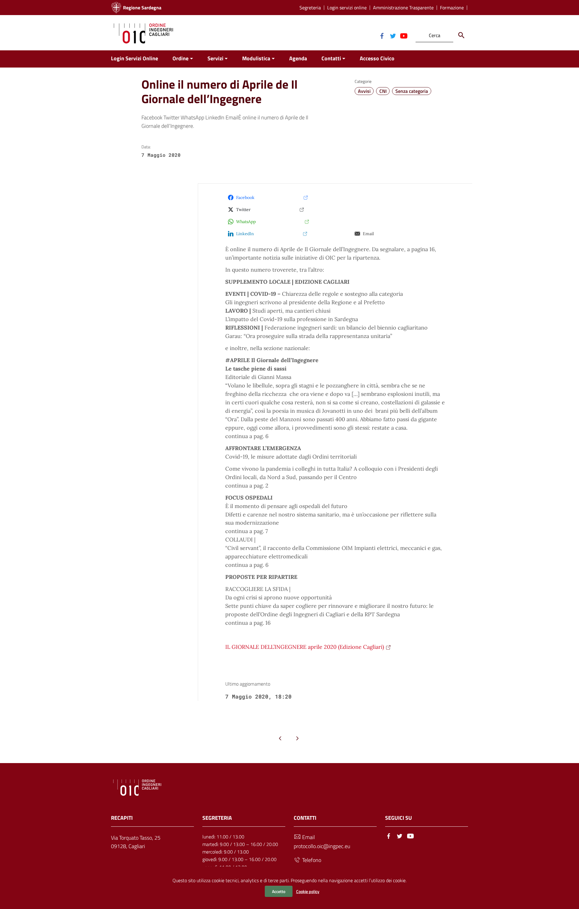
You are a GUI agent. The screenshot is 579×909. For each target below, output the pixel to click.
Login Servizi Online (134, 58)
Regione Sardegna (142, 7)
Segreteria (310, 7)
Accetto (278, 891)
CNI (383, 91)
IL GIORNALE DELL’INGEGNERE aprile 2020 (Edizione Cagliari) (304, 646)
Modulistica (256, 58)
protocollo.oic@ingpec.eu (322, 846)
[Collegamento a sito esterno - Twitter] (392, 35)
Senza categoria (411, 91)
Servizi (215, 58)
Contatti (331, 58)
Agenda (298, 58)
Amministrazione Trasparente (403, 7)
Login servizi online (347, 7)
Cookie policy (307, 891)
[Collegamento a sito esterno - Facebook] (381, 35)
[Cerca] (461, 35)
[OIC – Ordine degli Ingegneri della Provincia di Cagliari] (143, 33)
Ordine (180, 58)
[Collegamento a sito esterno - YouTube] (403, 35)
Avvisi (364, 91)
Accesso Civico (377, 58)
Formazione (452, 7)
